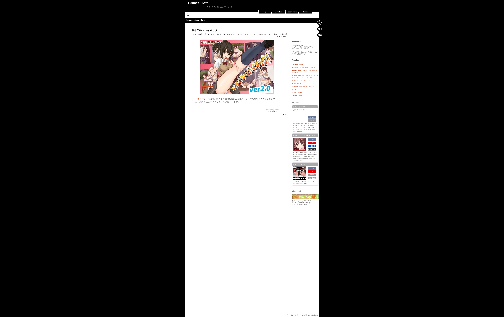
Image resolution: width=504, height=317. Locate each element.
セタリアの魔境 (297, 92)
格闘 (280, 36)
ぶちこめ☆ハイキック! (205, 30)
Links (305, 12)
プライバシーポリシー (293, 315)
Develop (278, 12)
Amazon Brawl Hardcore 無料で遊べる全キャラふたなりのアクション (305, 76)
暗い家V (294, 89)
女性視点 (281, 34)
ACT (220, 34)
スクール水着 (258, 34)
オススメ (212, 34)
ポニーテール (269, 34)
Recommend (292, 12)
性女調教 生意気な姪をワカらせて (303, 86)
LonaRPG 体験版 (297, 64)
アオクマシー (248, 34)
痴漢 (284, 36)
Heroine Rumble (297, 95)
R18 (224, 34)
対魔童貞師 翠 (296, 83)
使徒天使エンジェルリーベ (300, 80)
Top (264, 12)
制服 (275, 34)
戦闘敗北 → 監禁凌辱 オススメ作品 (303, 67)
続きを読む (272, 111)
